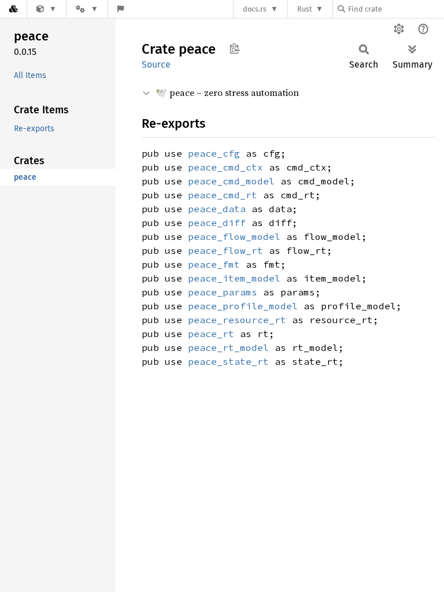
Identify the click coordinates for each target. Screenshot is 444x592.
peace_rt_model (228, 347)
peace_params (222, 292)
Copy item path (234, 48)
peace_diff (217, 222)
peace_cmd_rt (222, 195)
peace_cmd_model (231, 181)
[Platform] (86, 9)
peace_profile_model (243, 306)
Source (156, 64)
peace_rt (211, 333)
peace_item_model (234, 278)
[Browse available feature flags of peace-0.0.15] (120, 9)
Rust (304, 9)
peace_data (217, 208)
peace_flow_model (234, 236)
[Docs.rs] (13, 9)
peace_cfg (214, 153)
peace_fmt (214, 264)
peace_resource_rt (237, 319)
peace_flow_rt (225, 250)
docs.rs (255, 9)
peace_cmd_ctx (225, 167)
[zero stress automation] (46, 9)
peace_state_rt (228, 361)
